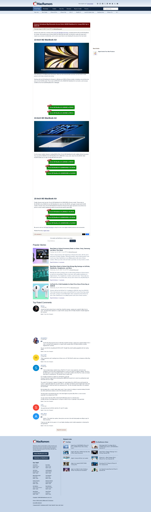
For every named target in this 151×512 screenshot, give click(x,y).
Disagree (51, 314)
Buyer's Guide (77, 8)
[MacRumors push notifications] (112, 4)
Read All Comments (61, 429)
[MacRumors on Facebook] (102, 4)
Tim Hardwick (48, 475)
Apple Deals (46, 230)
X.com (37, 467)
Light (59, 505)
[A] (36, 419)
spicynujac (43, 365)
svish (42, 404)
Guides (54, 8)
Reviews (69, 8)
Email (34, 467)
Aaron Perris (48, 491)
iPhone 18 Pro (54, 12)
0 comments (61, 262)
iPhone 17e (109, 12)
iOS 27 (71, 12)
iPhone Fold (63, 12)
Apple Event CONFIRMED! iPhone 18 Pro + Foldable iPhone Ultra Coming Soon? (79, 447)
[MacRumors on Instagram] (100, 4)
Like (48, 314)
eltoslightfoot (44, 338)
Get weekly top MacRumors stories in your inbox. (61, 238)
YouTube (68, 442)
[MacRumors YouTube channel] (110, 4)
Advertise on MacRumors (41, 458)
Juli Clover (35, 470)
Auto (57, 505)
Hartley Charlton (36, 480)
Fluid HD (53, 505)
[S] (36, 370)
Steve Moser (35, 491)
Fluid (50, 505)
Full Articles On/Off (44, 505)
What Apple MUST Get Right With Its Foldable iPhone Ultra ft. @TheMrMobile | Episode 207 (108, 447)
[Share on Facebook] (87, 234)
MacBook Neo (100, 12)
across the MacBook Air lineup (60, 32)
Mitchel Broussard (58, 29)
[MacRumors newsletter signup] (117, 4)
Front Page (37, 8)
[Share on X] (83, 234)
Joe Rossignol (49, 470)
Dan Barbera (35, 486)
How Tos (61, 8)
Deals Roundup (49, 227)
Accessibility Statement (37, 502)
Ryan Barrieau (48, 486)
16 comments (38, 234)
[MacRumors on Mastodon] (107, 4)
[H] (36, 360)
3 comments (61, 298)
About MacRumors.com (40, 453)
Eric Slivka (48, 464)
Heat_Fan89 (43, 355)
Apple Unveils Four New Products (106, 51)
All (117, 12)
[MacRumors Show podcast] (97, 4)
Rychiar (42, 306)
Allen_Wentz (44, 413)
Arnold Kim (35, 464)
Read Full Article (54, 262)
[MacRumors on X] (105, 4)
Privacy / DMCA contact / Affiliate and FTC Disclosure (43, 500)
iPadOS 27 (78, 12)
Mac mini (36, 12)
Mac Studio (44, 12)
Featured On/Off (36, 505)
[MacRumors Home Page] (43, 4)
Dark (62, 505)
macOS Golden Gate (89, 12)
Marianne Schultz (49, 480)
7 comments (61, 280)
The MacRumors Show (102, 442)
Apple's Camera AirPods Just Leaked (79, 458)
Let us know (90, 3)
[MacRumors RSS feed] (115, 4)
